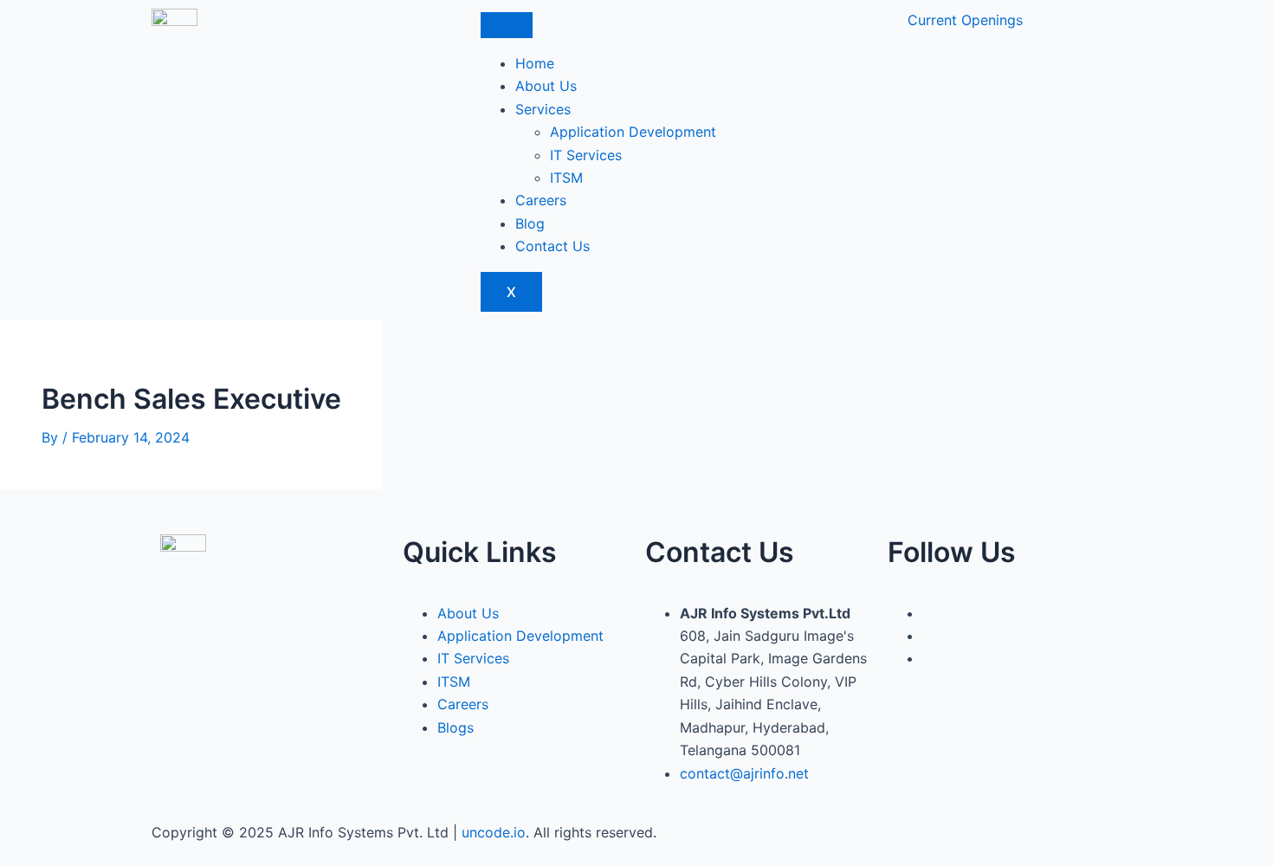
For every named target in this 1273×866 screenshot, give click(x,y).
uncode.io (494, 832)
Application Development (633, 131)
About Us (546, 85)
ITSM (566, 177)
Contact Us (552, 246)
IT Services (586, 155)
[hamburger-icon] (507, 25)
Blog (530, 223)
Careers (540, 200)
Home (534, 63)
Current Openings (965, 20)
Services (543, 109)
